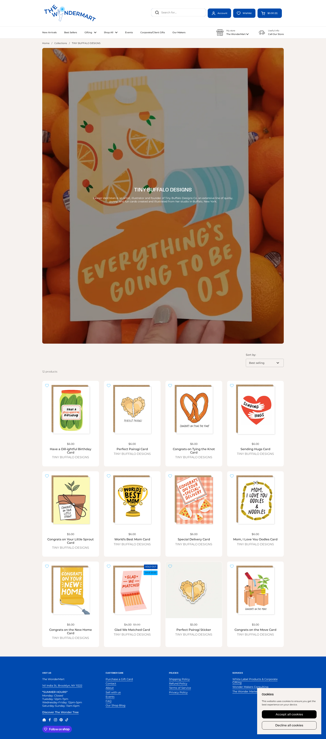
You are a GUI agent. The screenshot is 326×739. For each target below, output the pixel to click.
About (110, 688)
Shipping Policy (179, 679)
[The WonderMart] (70, 13)
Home (45, 43)
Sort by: (251, 354)
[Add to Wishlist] (47, 385)
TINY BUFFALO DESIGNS (70, 457)
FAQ (108, 701)
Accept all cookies (289, 714)
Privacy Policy (178, 692)
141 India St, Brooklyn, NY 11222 (62, 685)
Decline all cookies (289, 725)
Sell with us (113, 692)
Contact (111, 683)
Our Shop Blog (115, 705)
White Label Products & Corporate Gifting (255, 680)
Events (110, 696)
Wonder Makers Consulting (250, 687)
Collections (60, 43)
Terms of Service (180, 688)
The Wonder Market (245, 691)
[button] (270, 13)
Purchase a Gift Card (119, 679)
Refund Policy (178, 683)
